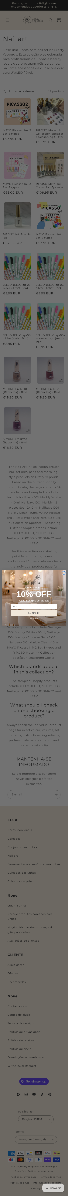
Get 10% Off (34, 613)
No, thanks (34, 619)
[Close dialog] (63, 572)
